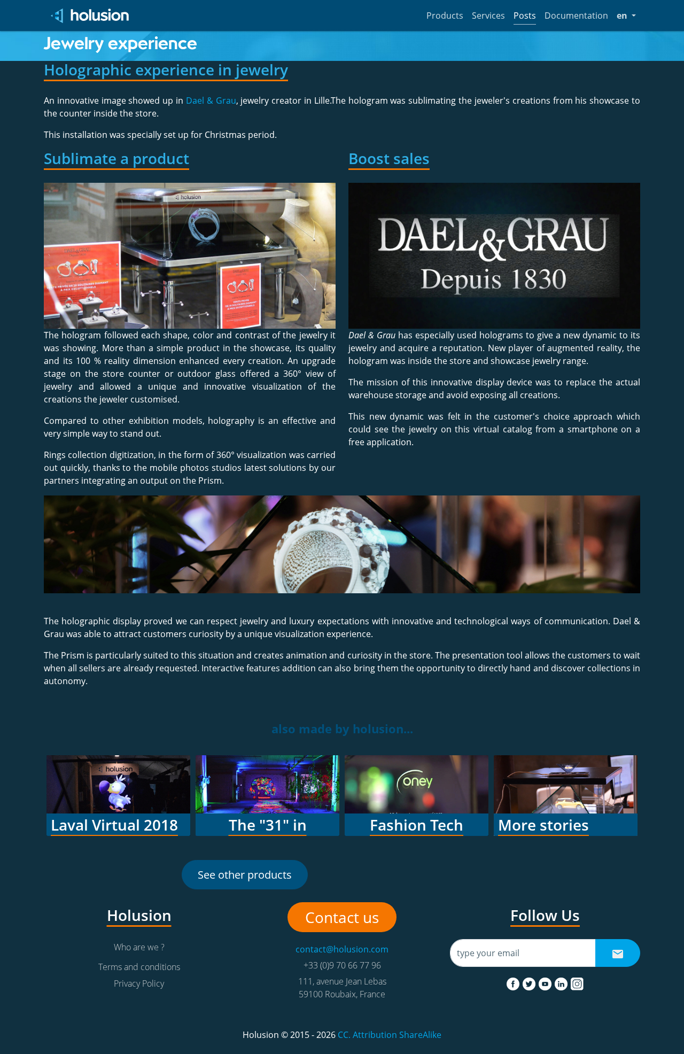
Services (488, 15)
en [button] (626, 15)
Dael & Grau (211, 100)
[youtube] (546, 982)
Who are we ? (139, 947)
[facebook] (514, 982)
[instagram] (577, 982)
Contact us (342, 917)
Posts (525, 15)
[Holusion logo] (90, 15)
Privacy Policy (139, 983)
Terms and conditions (139, 967)
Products (444, 15)
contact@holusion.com (342, 949)
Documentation (576, 15)
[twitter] (530, 982)
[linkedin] (562, 982)
